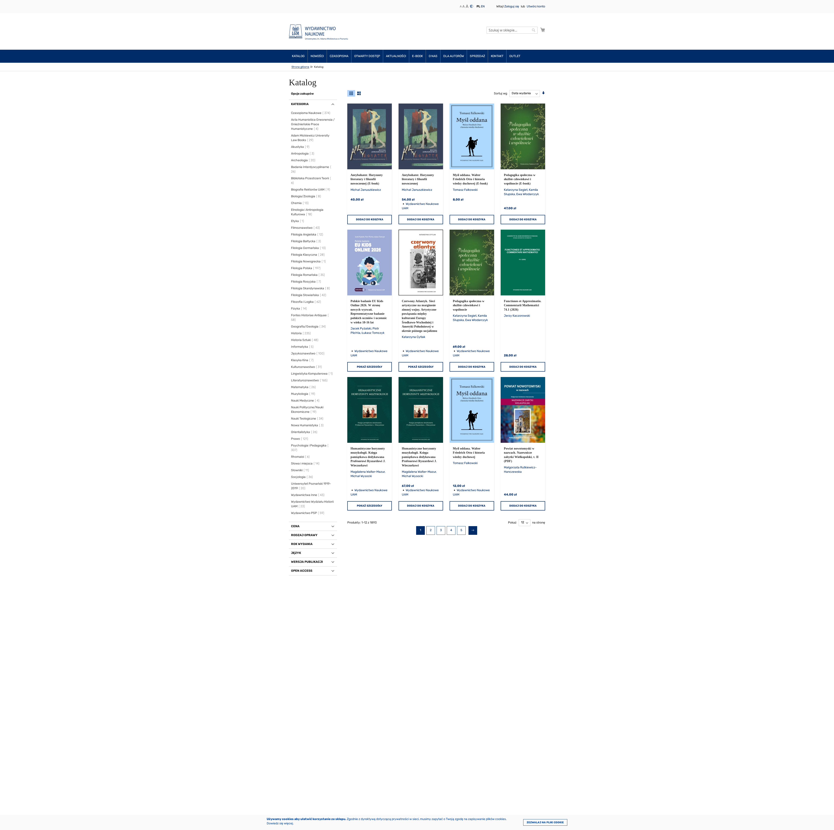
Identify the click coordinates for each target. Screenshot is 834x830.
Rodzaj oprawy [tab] (304, 535)
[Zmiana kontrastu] (471, 6)
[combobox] (512, 30)
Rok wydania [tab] (302, 544)
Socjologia (302, 477)
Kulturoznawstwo (306, 367)
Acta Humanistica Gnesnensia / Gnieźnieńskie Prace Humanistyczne (313, 124)
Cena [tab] (295, 526)
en (483, 6)
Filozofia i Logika (306, 302)
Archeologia (303, 160)
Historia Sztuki (305, 340)
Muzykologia (303, 394)
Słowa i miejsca (305, 463)
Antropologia (303, 153)
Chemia (300, 203)
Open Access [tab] (301, 571)
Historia (301, 333)
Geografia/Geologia (308, 326)
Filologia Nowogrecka (308, 261)
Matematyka (303, 387)
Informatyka (302, 347)
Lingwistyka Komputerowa (312, 373)
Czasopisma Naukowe (311, 113)
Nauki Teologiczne (307, 418)
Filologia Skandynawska (310, 288)
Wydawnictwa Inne (308, 495)
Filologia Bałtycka (306, 241)
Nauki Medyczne (305, 400)
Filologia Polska (306, 268)
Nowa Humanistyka (307, 425)
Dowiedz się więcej (280, 823)
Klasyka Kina (302, 360)
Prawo (300, 439)
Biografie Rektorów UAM (311, 189)
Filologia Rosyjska (306, 281)
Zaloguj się (512, 6)
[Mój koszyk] (542, 30)
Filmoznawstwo (305, 228)
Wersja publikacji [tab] (307, 562)
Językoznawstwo (308, 353)
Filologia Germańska (308, 248)
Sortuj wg (500, 93)
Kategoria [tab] (300, 104)
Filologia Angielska (307, 234)
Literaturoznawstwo (309, 380)
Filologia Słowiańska (309, 295)
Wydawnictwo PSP (308, 513)
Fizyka (299, 308)
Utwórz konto (536, 6)
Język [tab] (296, 553)
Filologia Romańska (308, 275)
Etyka (297, 221)
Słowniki (300, 470)
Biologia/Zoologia (306, 196)
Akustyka (300, 147)
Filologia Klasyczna (308, 255)
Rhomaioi (300, 457)
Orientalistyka (304, 432)
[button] (478, 6)
